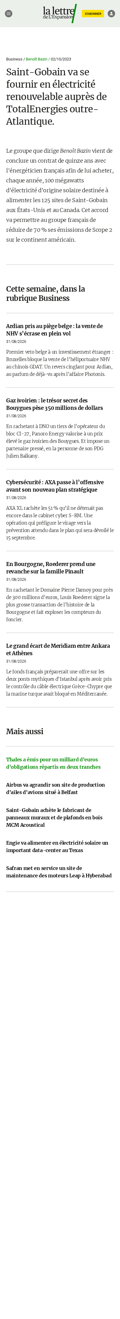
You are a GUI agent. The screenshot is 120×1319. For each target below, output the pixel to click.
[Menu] (8, 13)
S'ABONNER (93, 13)
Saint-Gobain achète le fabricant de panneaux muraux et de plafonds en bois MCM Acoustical (54, 817)
